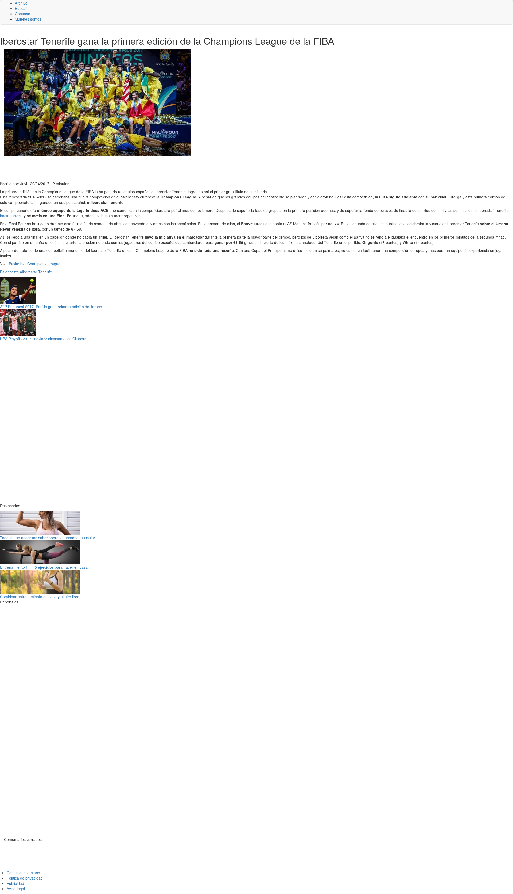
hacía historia (11, 215)
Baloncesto (9, 271)
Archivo (21, 3)
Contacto (22, 13)
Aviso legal (16, 888)
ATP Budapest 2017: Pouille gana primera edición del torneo (51, 306)
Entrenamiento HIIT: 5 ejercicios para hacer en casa (44, 567)
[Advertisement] (131, 168)
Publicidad (15, 883)
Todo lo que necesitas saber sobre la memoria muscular (47, 537)
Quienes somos (28, 19)
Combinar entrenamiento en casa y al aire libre (39, 596)
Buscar (21, 8)
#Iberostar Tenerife (36, 271)
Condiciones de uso (23, 872)
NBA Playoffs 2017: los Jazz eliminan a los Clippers (43, 338)
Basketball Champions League (34, 263)
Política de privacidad (25, 878)
